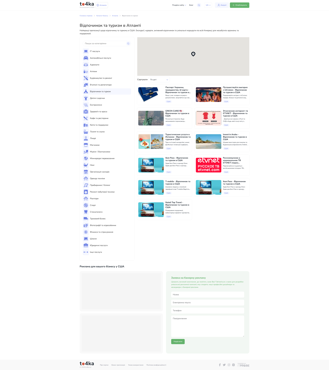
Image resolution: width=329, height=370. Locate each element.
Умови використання (135, 365)
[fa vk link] (233, 364)
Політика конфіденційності (156, 365)
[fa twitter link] (224, 364)
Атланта (115, 16)
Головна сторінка (86, 16)
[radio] (107, 51)
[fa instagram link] (229, 364)
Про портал (104, 365)
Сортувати (142, 79)
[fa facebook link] (220, 364)
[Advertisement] (121, 291)
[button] (193, 54)
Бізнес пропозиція (118, 365)
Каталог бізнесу (102, 16)
